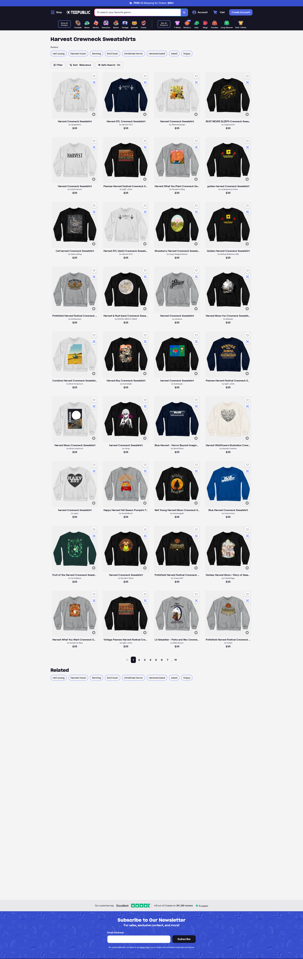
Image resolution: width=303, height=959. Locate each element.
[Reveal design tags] (93, 114)
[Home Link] (78, 12)
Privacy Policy (145, 947)
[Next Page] (175, 660)
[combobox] (138, 12)
